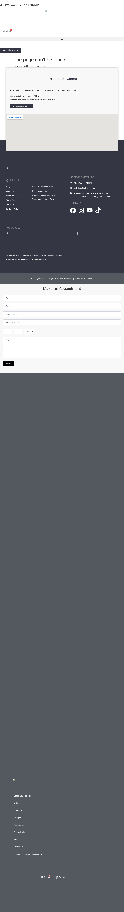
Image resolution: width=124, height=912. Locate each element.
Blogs (16, 840)
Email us (9, 259)
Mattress (17, 803)
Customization (20, 832)
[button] (62, 39)
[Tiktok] (98, 210)
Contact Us (18, 847)
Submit (9, 363)
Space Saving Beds (22, 796)
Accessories (19, 825)
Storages (17, 818)
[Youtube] (90, 210)
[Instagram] (81, 210)
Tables (16, 810)
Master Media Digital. (84, 278)
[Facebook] (73, 210)
